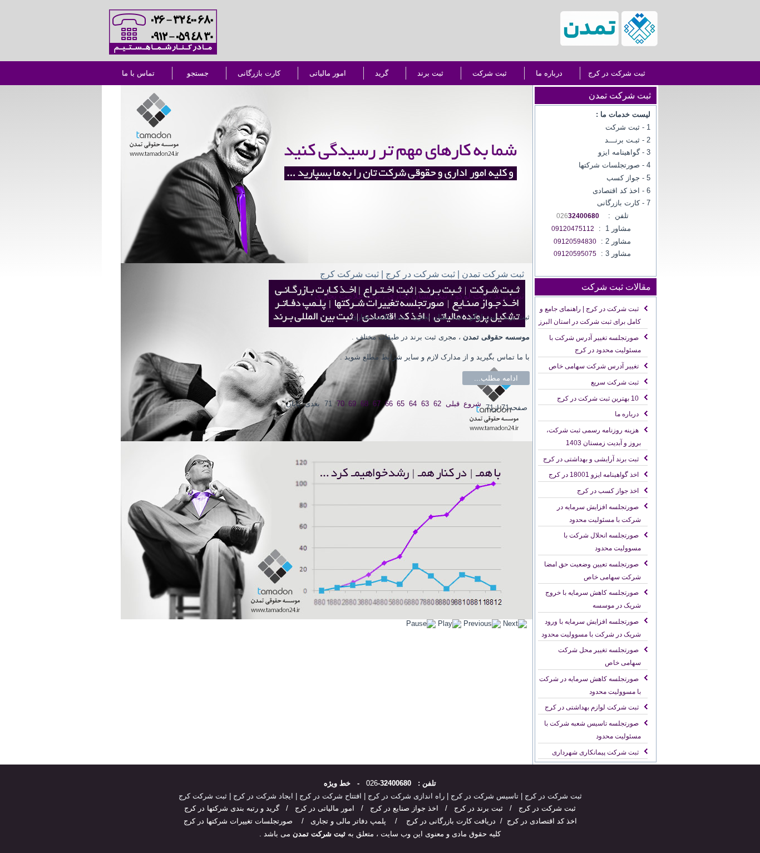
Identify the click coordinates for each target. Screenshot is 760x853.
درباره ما (549, 73)
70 (340, 404)
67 (377, 404)
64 (413, 404)
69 (352, 404)
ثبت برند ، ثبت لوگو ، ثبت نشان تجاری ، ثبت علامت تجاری (419, 295)
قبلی (453, 404)
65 (400, 404)
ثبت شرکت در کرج (616, 73)
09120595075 (575, 254)
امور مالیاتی (327, 73)
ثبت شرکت (489, 73)
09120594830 (575, 241)
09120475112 (572, 229)
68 (364, 404)
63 (425, 404)
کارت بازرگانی (259, 73)
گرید (381, 73)
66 (389, 404)
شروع (472, 404)
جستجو (198, 73)
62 (437, 404)
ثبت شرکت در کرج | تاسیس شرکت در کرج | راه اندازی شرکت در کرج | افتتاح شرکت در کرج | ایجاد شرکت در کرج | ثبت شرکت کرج (380, 796)
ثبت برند (430, 73)
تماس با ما (138, 73)
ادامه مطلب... (496, 378)
